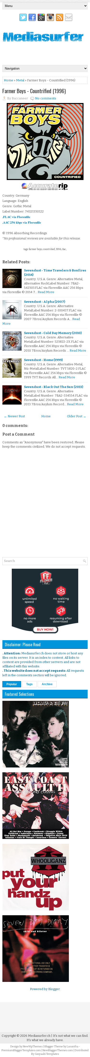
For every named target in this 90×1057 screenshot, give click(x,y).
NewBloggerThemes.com (57, 1050)
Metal (20, 80)
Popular (11, 684)
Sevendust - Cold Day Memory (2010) (53, 333)
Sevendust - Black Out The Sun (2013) (53, 387)
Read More (46, 292)
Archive (47, 684)
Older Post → (76, 416)
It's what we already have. (45, 1040)
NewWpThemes (33, 1046)
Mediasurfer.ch (39, 1036)
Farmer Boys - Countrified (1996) (34, 91)
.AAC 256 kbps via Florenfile (21, 222)
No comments (45, 98)
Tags (29, 684)
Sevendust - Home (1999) (43, 360)
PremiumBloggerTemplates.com (21, 1050)
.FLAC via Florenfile (16, 216)
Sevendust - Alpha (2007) (44, 301)
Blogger (54, 989)
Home (8, 80)
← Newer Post (14, 416)
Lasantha (72, 1046)
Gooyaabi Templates (47, 1054)
